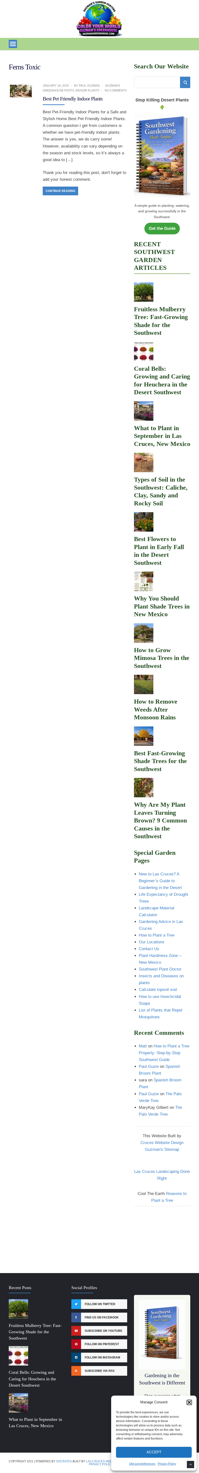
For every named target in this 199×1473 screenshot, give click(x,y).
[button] (189, 1402)
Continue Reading (60, 191)
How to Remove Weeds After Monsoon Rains (155, 709)
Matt (143, 1046)
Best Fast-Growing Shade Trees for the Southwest (160, 761)
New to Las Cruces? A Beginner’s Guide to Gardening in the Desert (160, 881)
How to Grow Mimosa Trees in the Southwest (161, 658)
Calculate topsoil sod (158, 989)
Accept (154, 1452)
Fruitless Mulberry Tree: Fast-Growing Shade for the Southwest (35, 1332)
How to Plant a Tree (156, 935)
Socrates (64, 1461)
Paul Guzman (89, 85)
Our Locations (151, 942)
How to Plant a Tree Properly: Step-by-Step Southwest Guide (164, 1053)
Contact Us (149, 948)
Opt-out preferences (142, 1463)
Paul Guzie (149, 1066)
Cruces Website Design (162, 1142)
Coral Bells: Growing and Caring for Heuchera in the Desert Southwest (32, 1378)
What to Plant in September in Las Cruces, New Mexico (162, 436)
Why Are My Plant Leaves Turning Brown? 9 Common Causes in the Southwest (160, 820)
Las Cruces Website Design (108, 1461)
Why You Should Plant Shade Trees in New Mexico (162, 606)
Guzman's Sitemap (162, 1149)
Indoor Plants (87, 90)
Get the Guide (162, 228)
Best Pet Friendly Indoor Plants (73, 99)
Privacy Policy (167, 1463)
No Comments (116, 90)
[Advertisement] (162, 1236)
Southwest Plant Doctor (160, 969)
